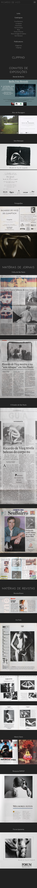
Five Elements (18, 21)
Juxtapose (18, 23)
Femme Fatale (18, 27)
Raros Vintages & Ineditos (18, 33)
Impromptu (18, 25)
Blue (18, 29)
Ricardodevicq (10, 2)
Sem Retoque (19, 35)
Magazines (18, 45)
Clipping (18, 47)
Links (18, 13)
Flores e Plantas (18, 31)
